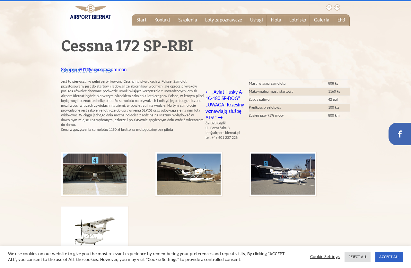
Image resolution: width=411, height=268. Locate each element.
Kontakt (162, 20)
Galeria (321, 20)
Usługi (256, 20)
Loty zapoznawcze (223, 20)
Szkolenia (187, 20)
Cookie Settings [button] (325, 257)
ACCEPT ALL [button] (389, 257)
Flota (276, 20)
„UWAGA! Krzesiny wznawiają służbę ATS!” (225, 112)
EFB (341, 20)
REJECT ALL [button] (357, 257)
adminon (117, 69)
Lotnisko (297, 20)
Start (141, 20)
